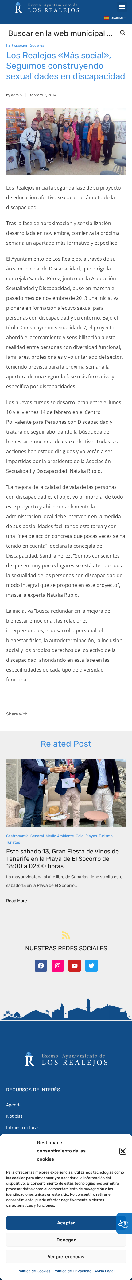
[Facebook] (41, 966)
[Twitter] (91, 966)
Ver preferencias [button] (66, 1256)
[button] (123, 1151)
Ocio (79, 836)
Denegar (66, 1240)
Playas (91, 836)
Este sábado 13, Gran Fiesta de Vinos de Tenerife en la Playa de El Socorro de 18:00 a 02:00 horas (62, 859)
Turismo (106, 836)
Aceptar (66, 1223)
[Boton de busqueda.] (122, 32)
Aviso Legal (105, 1271)
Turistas (13, 842)
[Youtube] (74, 966)
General (37, 836)
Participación (17, 45)
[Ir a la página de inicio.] (47, 7)
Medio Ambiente (60, 836)
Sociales (37, 45)
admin (16, 95)
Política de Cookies (33, 1271)
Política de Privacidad (72, 1271)
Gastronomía (17, 836)
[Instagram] (58, 966)
